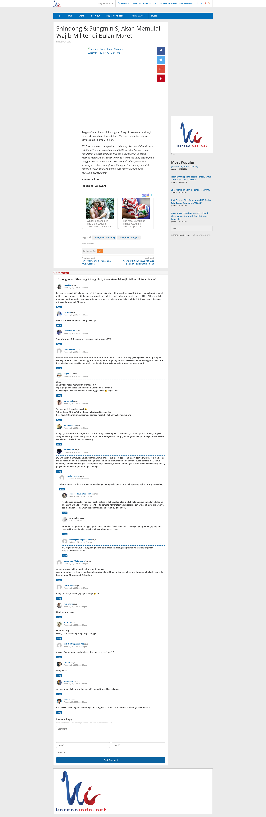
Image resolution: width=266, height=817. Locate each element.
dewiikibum (69, 449)
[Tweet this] (161, 60)
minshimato (69, 585)
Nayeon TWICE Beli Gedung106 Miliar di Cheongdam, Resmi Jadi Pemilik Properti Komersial (190, 216)
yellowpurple (70, 425)
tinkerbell (68, 401)
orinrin (67, 699)
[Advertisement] (67, 94)
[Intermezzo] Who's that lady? (185, 166)
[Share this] (161, 51)
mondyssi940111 (71, 349)
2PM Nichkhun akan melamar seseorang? (190, 189)
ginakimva (68, 681)
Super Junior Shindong (104, 237)
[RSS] (100, 251)
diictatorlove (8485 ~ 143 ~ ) (81, 494)
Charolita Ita (69, 330)
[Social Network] (204, 3)
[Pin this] (161, 78)
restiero (67, 662)
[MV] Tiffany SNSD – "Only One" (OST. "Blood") (97, 261)
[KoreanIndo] (57, 3)
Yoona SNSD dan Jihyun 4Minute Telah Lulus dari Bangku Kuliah (138, 261)
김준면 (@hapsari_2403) (74, 644)
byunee (67, 312)
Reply (59, 307)
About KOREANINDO (201, 235)
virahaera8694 (73, 476)
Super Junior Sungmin (129, 237)
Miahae (67, 622)
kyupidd (67, 285)
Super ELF (68, 373)
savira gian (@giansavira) (80, 539)
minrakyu (68, 604)
